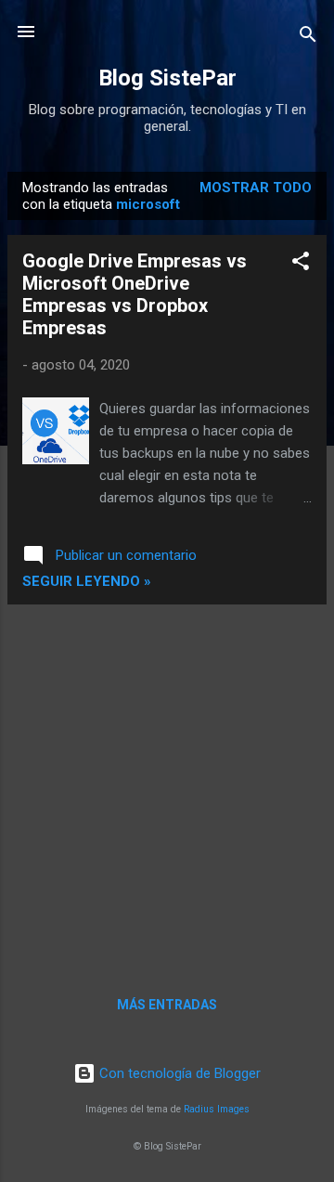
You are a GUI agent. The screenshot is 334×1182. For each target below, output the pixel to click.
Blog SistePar (167, 78)
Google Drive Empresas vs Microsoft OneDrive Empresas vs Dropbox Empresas (134, 294)
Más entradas (167, 1004)
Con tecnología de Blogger (178, 1073)
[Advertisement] (167, 786)
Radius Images (217, 1109)
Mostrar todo (255, 187)
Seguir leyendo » (86, 581)
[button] (300, 264)
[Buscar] (308, 37)
